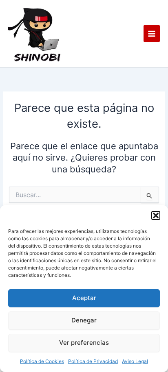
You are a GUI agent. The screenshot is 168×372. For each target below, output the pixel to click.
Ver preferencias (84, 342)
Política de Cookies (42, 361)
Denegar (84, 320)
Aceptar (84, 298)
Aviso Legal (135, 361)
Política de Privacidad (93, 361)
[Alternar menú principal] (152, 33)
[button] (156, 215)
